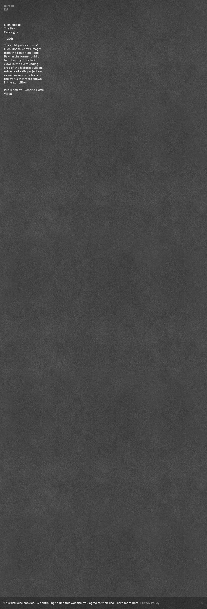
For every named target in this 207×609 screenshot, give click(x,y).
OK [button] (201, 603)
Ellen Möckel (12, 49)
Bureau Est (9, 7)
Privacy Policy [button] (149, 603)
